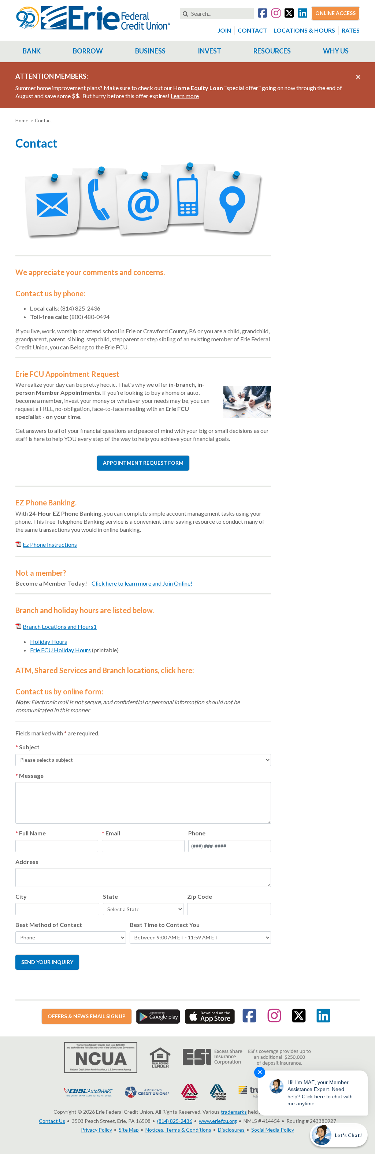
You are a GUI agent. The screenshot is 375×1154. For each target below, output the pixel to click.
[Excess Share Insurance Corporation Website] (246, 1057)
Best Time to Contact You (165, 924)
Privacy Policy (96, 1130)
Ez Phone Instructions (50, 544)
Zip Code (199, 896)
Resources (272, 51)
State (110, 896)
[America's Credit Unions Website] (147, 1091)
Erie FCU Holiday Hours (60, 649)
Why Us (336, 51)
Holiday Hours (48, 641)
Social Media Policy (272, 1130)
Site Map (129, 1130)
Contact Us (52, 1121)
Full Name (32, 833)
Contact (252, 30)
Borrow (88, 51)
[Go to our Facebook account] (262, 14)
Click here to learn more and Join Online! (142, 583)
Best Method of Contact (48, 924)
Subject (29, 746)
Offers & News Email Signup (87, 1016)
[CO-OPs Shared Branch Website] (218, 1091)
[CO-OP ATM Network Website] (189, 1091)
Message (31, 775)
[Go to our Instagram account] (276, 14)
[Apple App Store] (210, 1015)
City (21, 896)
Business (150, 51)
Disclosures (231, 1130)
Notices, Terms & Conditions (178, 1130)
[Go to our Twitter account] (289, 14)
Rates (351, 30)
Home (21, 120)
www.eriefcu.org (218, 1121)
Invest (209, 51)
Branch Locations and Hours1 (60, 626)
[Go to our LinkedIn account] (303, 14)
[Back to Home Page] (93, 17)
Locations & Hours (304, 30)
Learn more (185, 95)
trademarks (234, 1112)
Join (224, 30)
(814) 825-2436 (174, 1121)
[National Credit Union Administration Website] (101, 1057)
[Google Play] (158, 1015)
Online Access (335, 13)
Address (26, 861)
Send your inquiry (47, 962)
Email (112, 833)
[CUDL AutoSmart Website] (88, 1091)
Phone (196, 833)
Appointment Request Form (143, 463)
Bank (32, 51)
